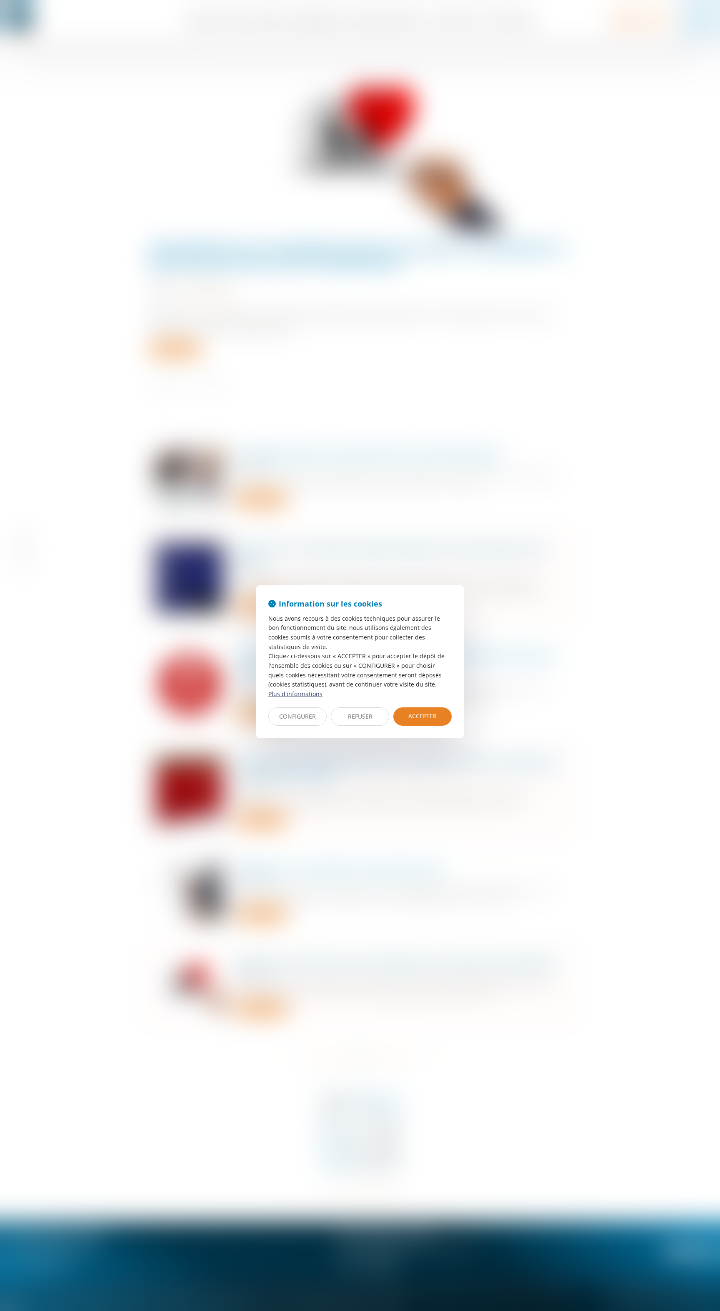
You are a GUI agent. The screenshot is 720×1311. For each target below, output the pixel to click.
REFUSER (360, 716)
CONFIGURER (297, 716)
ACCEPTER (422, 716)
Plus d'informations (295, 694)
